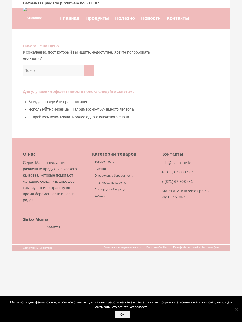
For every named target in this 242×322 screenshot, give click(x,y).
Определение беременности (114, 175)
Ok (122, 314)
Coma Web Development (37, 247)
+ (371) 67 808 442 (177, 172)
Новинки (100, 168)
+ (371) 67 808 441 (177, 182)
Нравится (52, 227)
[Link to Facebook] (215, 17)
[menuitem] (69, 18)
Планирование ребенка (110, 182)
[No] (236, 309)
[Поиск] (197, 18)
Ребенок (100, 196)
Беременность (104, 161)
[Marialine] (32, 18)
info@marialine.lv (176, 163)
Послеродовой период (110, 189)
